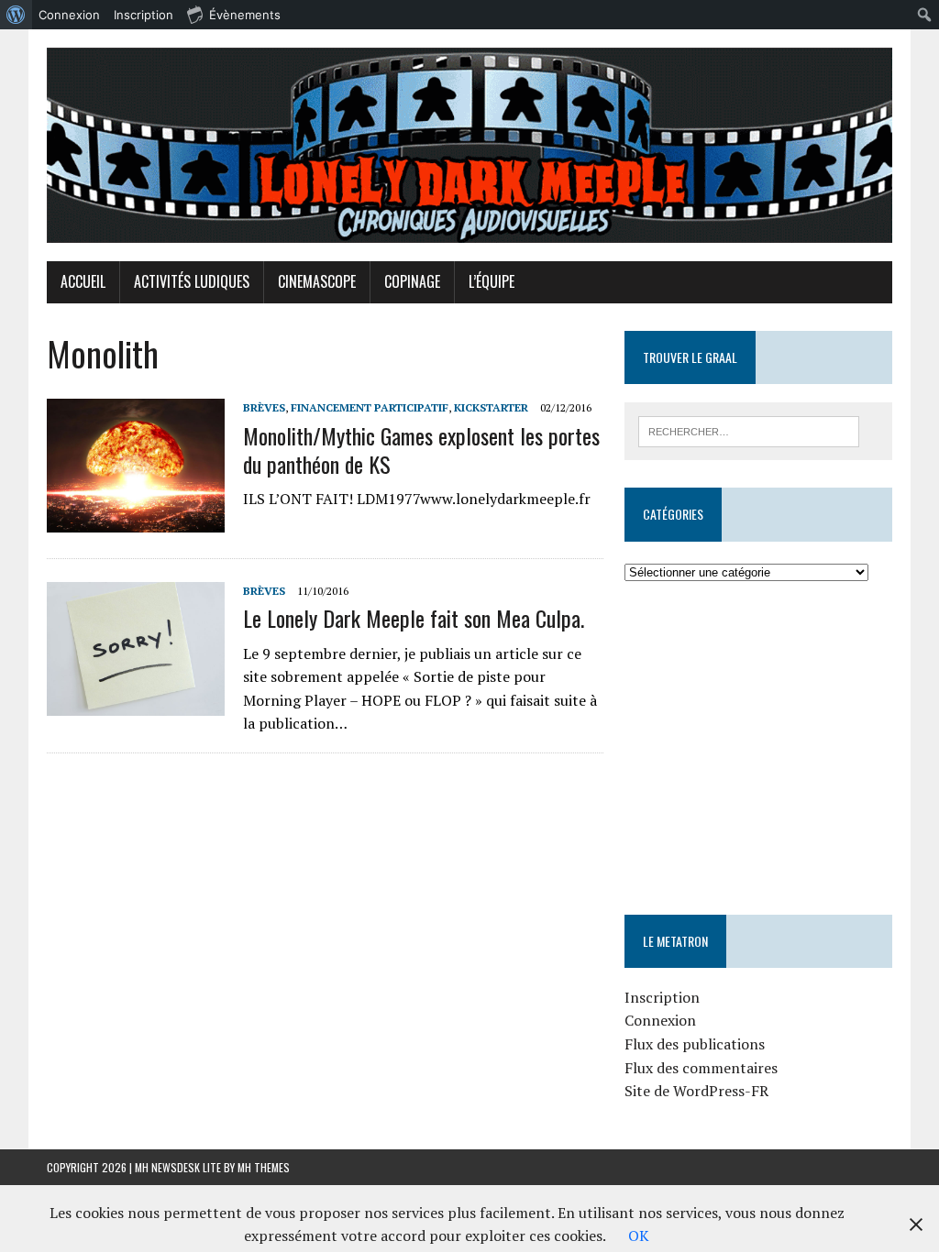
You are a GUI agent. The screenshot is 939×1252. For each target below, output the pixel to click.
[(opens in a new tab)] (740, 639)
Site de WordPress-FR (696, 1091)
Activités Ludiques (191, 281)
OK (638, 1235)
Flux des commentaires (701, 1068)
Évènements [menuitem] (245, 14)
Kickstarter (491, 407)
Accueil (83, 281)
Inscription (662, 997)
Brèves (264, 407)
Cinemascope (317, 281)
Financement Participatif (369, 407)
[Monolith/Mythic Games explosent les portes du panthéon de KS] (136, 521)
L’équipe (491, 281)
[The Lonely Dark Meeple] (469, 145)
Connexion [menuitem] (69, 14)
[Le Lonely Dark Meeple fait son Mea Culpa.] (136, 704)
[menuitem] (16, 14)
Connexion (660, 1020)
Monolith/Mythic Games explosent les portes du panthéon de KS (421, 449)
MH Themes (264, 1167)
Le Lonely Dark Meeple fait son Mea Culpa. (413, 617)
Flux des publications (694, 1044)
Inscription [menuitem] (143, 14)
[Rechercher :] (749, 430)
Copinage (412, 281)
